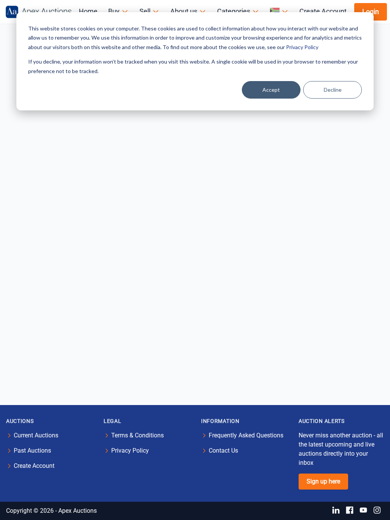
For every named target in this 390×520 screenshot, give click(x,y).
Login (370, 12)
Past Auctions (32, 450)
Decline (333, 89)
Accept (271, 89)
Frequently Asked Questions (246, 435)
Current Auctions (36, 435)
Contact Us (223, 450)
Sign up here (323, 481)
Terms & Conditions (137, 435)
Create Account (34, 465)
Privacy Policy (302, 47)
